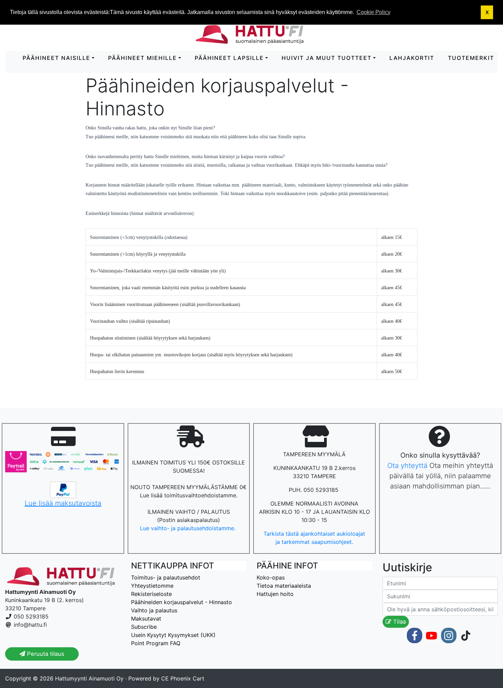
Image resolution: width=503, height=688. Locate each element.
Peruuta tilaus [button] (44, 653)
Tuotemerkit (471, 57)
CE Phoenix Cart (182, 678)
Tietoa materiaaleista (284, 585)
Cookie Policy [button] (373, 12)
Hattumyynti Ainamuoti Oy (89, 678)
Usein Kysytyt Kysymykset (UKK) (173, 635)
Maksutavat (146, 618)
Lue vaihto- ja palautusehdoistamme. (188, 528)
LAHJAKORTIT (411, 57)
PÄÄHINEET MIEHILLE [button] (142, 57)
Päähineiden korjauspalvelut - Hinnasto (181, 602)
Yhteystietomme (152, 585)
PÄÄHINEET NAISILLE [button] (56, 57)
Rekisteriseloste (151, 593)
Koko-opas (271, 577)
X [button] (487, 12)
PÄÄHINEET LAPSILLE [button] (229, 57)
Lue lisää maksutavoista (63, 503)
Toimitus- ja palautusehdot (165, 577)
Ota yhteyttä (407, 465)
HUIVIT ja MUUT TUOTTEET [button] (327, 57)
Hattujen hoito (275, 593)
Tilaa (398, 621)
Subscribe (144, 626)
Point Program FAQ (155, 643)
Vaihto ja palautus (154, 610)
